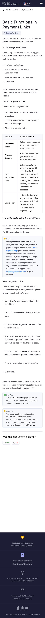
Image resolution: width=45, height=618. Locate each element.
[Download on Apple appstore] (22, 609)
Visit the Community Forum (22, 546)
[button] (25, 4)
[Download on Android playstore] (18, 609)
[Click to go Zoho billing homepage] (7, 4)
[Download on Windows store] (27, 609)
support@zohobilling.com (16, 272)
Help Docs (16, 4)
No (16, 442)
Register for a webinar (22, 563)
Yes (7, 442)
